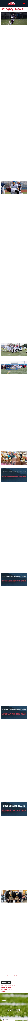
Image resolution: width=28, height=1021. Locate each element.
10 (22, 976)
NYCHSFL (14, 1006)
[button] (24, 3)
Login (4, 996)
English (6, 1019)
